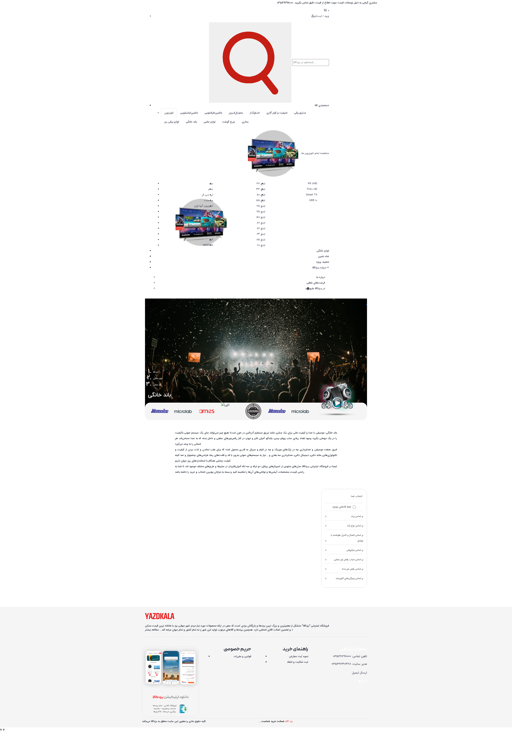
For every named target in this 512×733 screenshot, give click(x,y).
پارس (210, 217)
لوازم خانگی (323, 251)
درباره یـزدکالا (319, 267)
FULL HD (312, 189)
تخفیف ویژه (322, 262)
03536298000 (342, 656)
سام (210, 189)
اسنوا (210, 234)
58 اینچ (260, 217)
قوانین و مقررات (242, 656)
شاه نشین (323, 256)
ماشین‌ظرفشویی (213, 113)
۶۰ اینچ (261, 245)
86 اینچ (261, 228)
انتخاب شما (356, 496)
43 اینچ (260, 189)
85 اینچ (260, 239)
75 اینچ (260, 211)
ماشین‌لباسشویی (189, 113)
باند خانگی (191, 122)
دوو (211, 183)
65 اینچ (261, 206)
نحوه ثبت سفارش (298, 656)
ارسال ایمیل (359, 673)
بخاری (245, 122)
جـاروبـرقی (300, 113)
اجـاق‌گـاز (255, 113)
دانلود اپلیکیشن (171, 697)
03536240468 (341, 664)
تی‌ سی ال (207, 195)
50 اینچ (261, 195)
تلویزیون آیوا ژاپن (203, 206)
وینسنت (208, 200)
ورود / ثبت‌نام (321, 16)
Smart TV (311, 195)
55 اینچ (260, 200)
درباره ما (320, 277)
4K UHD (312, 183)
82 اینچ (261, 223)
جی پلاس (208, 211)
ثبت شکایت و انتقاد (297, 662)
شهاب (209, 228)
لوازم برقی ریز (171, 122)
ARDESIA (208, 245)
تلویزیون (168, 113)
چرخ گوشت (228, 122)
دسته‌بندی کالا (322, 105)
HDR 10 (313, 200)
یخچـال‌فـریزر (236, 113)
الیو (211, 239)
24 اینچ (261, 234)
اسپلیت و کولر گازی (276, 113)
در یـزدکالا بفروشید (314, 288)
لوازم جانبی (209, 122)
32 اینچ (261, 183)
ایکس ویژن (207, 223)
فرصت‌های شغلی (316, 283)
